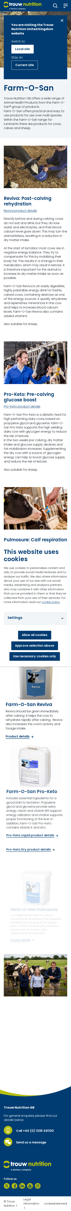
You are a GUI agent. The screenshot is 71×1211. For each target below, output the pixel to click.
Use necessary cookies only (34, 656)
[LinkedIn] (22, 1186)
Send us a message (31, 1142)
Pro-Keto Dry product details (28, 850)
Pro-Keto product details (22, 406)
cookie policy (51, 602)
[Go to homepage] (22, 5)
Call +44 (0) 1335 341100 (35, 1131)
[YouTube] (30, 1186)
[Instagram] (38, 1186)
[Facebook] (14, 1186)
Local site (22, 49)
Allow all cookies (34, 635)
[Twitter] (7, 1186)
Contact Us (16, 1084)
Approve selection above (34, 646)
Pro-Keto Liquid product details (30, 836)
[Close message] (62, 20)
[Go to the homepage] (27, 1166)
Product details (18, 737)
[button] (55, 5)
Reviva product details (20, 211)
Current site (24, 65)
